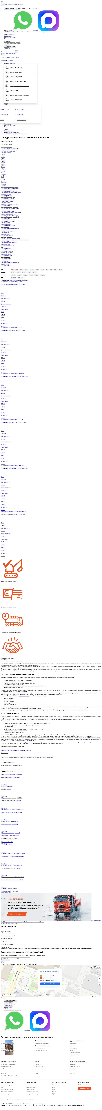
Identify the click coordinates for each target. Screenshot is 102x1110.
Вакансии (6, 43)
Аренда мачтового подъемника (9, 207)
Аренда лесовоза (5, 257)
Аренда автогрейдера (6, 195)
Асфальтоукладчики (75, 1052)
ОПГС (54, 1091)
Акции (6, 1008)
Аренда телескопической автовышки (11, 212)
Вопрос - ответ (8, 1007)
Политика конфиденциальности (30, 1099)
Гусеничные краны (40, 1066)
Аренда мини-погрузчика (8, 189)
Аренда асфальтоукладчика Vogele (10, 217)
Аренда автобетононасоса (8, 221)
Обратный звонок (17, 31)
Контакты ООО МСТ (9, 1004)
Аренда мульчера (5, 222)
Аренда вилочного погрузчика (9, 191)
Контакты (6, 48)
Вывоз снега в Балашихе (7, 1089)
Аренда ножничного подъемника (10, 209)
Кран (2, 247)
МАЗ (2, 172)
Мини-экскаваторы (5, 1048)
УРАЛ (2, 178)
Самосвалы (72, 1064)
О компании (7, 41)
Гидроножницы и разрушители (9, 1075)
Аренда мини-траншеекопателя (9, 215)
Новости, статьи (8, 1002)
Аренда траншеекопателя (7, 231)
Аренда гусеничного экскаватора (10, 148)
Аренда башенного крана (7, 249)
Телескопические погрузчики (42, 1045)
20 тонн (3, 164)
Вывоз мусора (7, 36)
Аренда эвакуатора (6, 265)
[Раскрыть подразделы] (100, 1)
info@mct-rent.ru (8, 9)
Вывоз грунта (30, 1089)
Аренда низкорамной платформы (10, 262)
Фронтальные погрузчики (42, 1043)
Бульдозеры (73, 1043)
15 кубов (3, 162)
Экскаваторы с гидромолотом (8, 1064)
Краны (38, 1061)
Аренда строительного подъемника (10, 238)
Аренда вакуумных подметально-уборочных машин (15, 239)
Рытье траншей (31, 1085)
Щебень (54, 1094)
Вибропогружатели (6, 1066)
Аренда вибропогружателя (8, 225)
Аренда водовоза (5, 244)
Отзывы (18, 43)
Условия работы (8, 1005)
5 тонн (2, 155)
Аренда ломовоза (5, 218)
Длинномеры (73, 1073)
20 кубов (3, 165)
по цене (10, 280)
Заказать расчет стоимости (8, 53)
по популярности (17, 280)
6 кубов (3, 154)
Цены (5, 38)
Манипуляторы (39, 1068)
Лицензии (12, 43)
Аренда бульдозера (6, 205)
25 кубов (3, 168)
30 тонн (3, 167)
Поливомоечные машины (76, 1057)
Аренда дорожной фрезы (7, 198)
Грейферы (3, 1068)
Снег (2, 1087)
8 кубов (3, 157)
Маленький (4, 182)
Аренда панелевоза (6, 258)
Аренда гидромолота (6, 237)
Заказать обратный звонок (16, 4)
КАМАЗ (3, 169)
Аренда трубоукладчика (7, 245)
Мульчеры (3, 1073)
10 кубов (3, 159)
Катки (71, 1050)
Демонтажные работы (6, 1094)
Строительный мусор (6, 1085)
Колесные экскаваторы (6, 1045)
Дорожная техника (6, 194)
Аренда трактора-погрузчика (8, 242)
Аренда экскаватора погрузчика (9, 187)
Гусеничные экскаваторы (7, 1043)
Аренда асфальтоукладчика (8, 197)
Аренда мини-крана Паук (8, 211)
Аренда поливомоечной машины (10, 228)
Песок (54, 1089)
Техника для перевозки (7, 252)
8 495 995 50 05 (27, 743)
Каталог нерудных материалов (60, 1085)
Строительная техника (7, 201)
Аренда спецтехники (9, 34)
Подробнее (4, 784)
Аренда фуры (4, 261)
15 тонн (3, 161)
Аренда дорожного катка (7, 199)
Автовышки (38, 1071)
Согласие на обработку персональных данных (11, 1099)
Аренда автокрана (6, 248)
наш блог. (11, 762)
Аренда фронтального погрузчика (10, 188)
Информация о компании (10, 1000)
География (7, 45)
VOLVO (3, 171)
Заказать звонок (84, 1088)
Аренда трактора (5, 229)
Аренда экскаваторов (6, 147)
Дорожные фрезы (74, 1054)
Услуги (6, 104)
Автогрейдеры (73, 1048)
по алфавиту (25, 280)
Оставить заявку (5, 960)
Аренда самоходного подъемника (10, 208)
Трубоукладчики (74, 1068)
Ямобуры (37, 1073)
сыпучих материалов (72, 663)
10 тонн (3, 158)
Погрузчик (4, 185)
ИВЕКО (3, 175)
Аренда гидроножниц (7, 235)
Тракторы (72, 1045)
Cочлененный (14, 269)
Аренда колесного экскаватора (9, 149)
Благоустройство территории (34, 1094)
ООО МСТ (51, 719)
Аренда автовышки (6, 224)
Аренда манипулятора (7, 251)
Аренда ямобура (5, 234)
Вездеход (3, 184)
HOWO (3, 179)
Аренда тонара (5, 264)
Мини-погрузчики (39, 1048)
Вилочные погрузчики (41, 1050)
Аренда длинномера (6, 255)
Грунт (53, 1087)
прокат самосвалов (24, 696)
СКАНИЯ (3, 174)
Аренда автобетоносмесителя (9, 219)
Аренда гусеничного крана (8, 214)
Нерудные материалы (10, 37)
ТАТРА (3, 181)
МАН (2, 177)
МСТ (89, 737)
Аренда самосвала (6, 202)
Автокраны (38, 1064)
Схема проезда (16, 9)
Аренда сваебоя (5, 241)
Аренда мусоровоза (6, 259)
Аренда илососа (5, 227)
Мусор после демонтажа (7, 1091)
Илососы (3, 1071)
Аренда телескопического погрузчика (11, 192)
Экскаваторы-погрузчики (7, 1050)
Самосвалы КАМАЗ (75, 1066)
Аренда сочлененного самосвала (9, 204)
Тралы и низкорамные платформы (78, 1071)
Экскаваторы (6, 1041)
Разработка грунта (31, 1087)
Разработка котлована (32, 1091)
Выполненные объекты (9, 46)
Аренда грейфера (5, 232)
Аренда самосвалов (6, 152)
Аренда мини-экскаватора (8, 151)
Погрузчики (40, 1041)
